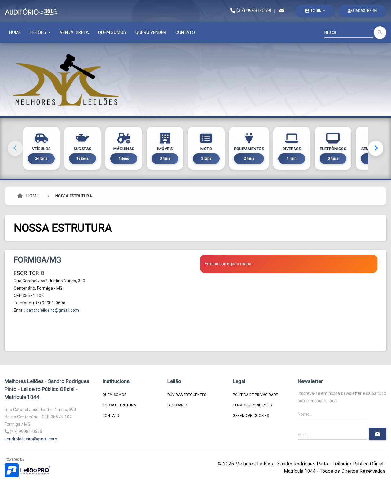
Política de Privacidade (255, 395)
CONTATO (185, 32)
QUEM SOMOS (112, 32)
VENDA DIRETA (74, 32)
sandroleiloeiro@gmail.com (52, 310)
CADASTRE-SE (364, 11)
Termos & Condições (252, 405)
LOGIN (313, 10)
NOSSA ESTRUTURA (119, 405)
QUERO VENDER (150, 32)
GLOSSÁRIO (177, 405)
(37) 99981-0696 (254, 10)
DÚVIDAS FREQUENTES (186, 395)
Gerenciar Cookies (251, 416)
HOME (15, 32)
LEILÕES (38, 32)
